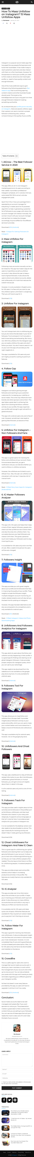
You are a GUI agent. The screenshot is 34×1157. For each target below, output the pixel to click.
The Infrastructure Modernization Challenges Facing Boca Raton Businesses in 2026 (20, 1112)
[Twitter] (9, 1100)
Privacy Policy (21, 1152)
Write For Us (28, 1152)
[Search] (32, 2)
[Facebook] (3, 23)
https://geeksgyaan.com (17, 1036)
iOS (8, 8)
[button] (2, 2)
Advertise (14, 1152)
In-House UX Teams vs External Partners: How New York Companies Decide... (21, 1135)
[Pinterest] (10, 23)
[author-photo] (17, 1032)
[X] (6, 23)
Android (4, 8)
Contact (9, 1152)
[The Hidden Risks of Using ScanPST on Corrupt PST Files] (5, 1128)
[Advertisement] (17, 44)
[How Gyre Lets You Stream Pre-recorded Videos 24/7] (5, 1143)
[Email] (14, 23)
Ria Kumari (6, 20)
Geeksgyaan (14, 1155)
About (4, 1152)
